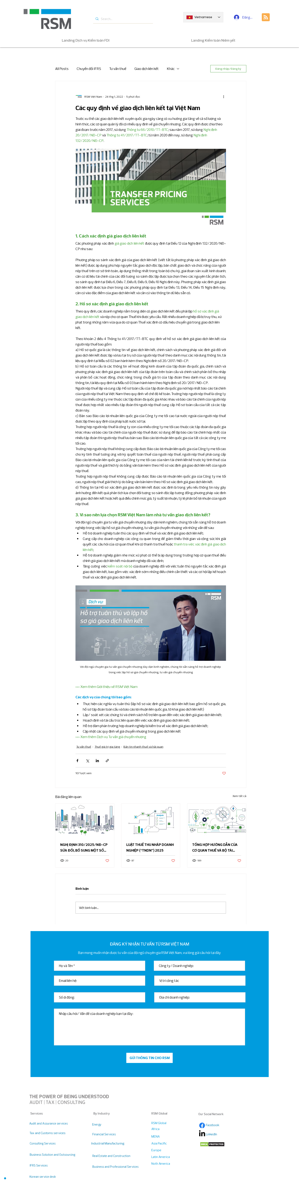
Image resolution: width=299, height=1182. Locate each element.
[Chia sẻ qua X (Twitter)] (87, 761)
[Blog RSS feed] (266, 17)
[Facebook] (202, 1125)
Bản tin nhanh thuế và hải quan (143, 746)
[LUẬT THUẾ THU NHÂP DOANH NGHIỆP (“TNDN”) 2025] (150, 820)
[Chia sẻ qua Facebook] (77, 761)
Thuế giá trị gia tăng (107, 746)
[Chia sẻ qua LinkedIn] (97, 761)
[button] (5, 1178)
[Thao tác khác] (223, 96)
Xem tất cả (239, 796)
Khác (171, 68)
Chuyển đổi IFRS (89, 68)
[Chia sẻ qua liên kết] (107, 761)
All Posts (62, 68)
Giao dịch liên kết (146, 68)
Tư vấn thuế (117, 68)
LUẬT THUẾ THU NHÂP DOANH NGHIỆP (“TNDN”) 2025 (150, 847)
